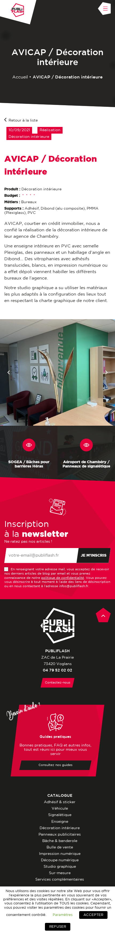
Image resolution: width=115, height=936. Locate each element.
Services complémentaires (59, 879)
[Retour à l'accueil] (17, 10)
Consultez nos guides (55, 765)
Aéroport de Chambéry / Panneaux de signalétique (86, 464)
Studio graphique (60, 866)
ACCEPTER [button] (93, 915)
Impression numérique (59, 853)
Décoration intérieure (60, 828)
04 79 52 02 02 (57, 670)
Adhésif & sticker (59, 802)
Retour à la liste (23, 120)
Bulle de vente (60, 847)
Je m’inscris (93, 555)
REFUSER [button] (57, 926)
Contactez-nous (57, 682)
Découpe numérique (60, 860)
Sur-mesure (60, 873)
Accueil (20, 77)
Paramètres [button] (62, 914)
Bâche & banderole (59, 841)
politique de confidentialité (62, 577)
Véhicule (60, 808)
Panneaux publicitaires (60, 834)
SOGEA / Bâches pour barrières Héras (28, 464)
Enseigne (59, 821)
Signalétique (59, 815)
